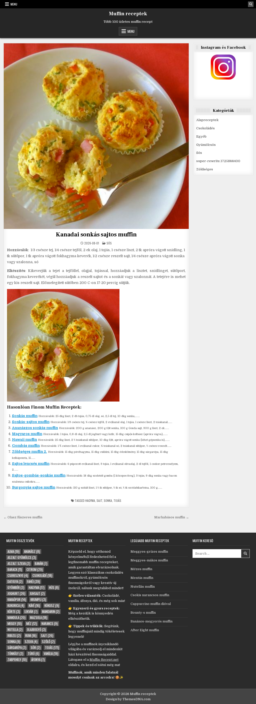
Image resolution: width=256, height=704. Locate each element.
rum (30, 635)
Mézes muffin (141, 569)
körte (14, 611)
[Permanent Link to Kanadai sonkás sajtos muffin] (96, 136)
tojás (117, 500)
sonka (108, 500)
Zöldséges (204, 169)
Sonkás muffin (25, 416)
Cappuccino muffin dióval (150, 604)
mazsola (38, 617)
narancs (50, 623)
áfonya (38, 659)
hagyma (90, 500)
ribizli (14, 635)
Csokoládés (205, 128)
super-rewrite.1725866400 (218, 161)
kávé (34, 605)
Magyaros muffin (27, 434)
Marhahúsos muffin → (171, 517)
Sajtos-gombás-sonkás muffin (39, 475)
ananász (32, 551)
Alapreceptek (207, 120)
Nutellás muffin (142, 586)
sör (35, 647)
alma (14, 551)
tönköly (15, 653)
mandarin (51, 611)
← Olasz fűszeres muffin (23, 517)
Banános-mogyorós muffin (151, 621)
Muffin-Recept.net (104, 659)
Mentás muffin (141, 578)
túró (33, 653)
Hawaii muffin (24, 440)
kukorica (16, 605)
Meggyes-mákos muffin (149, 560)
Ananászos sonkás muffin (35, 428)
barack (15, 569)
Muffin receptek (128, 14)
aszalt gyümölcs (22, 557)
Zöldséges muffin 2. (29, 452)
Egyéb (201, 136)
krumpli (38, 599)
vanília (51, 653)
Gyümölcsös (206, 145)
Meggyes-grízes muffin (149, 551)
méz (31, 623)
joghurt (16, 593)
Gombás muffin (26, 446)
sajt (99, 500)
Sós (109, 243)
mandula (17, 617)
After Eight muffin (144, 630)
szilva (31, 641)
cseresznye (18, 575)
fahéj (33, 581)
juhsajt (37, 593)
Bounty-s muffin (143, 612)
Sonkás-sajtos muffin (31, 422)
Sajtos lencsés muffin (31, 464)
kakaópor (17, 599)
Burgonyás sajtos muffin (33, 487)
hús (54, 587)
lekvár (31, 611)
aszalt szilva (19, 563)
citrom (34, 569)
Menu (13, 4)
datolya (15, 581)
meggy (15, 623)
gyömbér (16, 587)
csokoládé (42, 575)
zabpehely (17, 659)
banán (41, 563)
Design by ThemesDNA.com (128, 699)
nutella (15, 629)
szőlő (48, 641)
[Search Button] (251, 4)
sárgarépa (17, 647)
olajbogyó (36, 629)
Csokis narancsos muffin (149, 595)
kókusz (51, 605)
